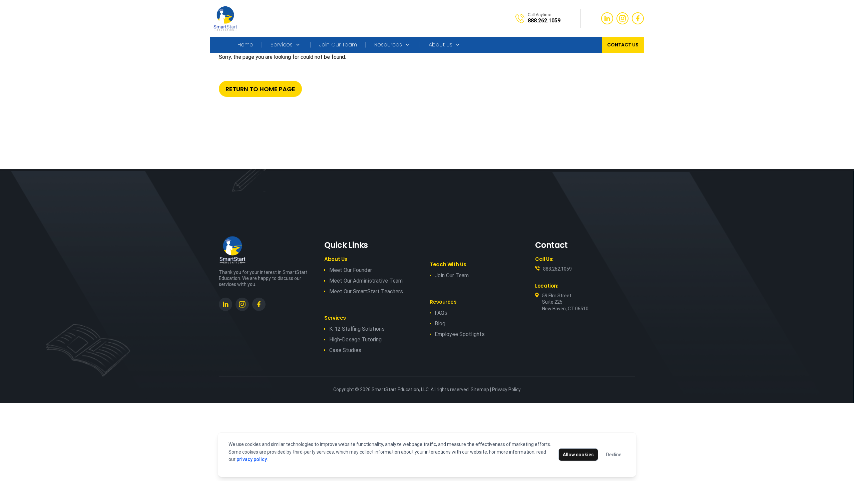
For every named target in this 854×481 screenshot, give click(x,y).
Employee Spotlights (460, 334)
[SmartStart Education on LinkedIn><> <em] (225, 304)
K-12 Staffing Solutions (357, 329)
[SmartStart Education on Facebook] (259, 304)
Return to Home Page (260, 89)
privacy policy (252, 459)
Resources (388, 44)
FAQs (441, 313)
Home (245, 44)
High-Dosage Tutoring (355, 339)
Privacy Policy (506, 389)
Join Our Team (338, 44)
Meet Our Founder (350, 270)
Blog (440, 323)
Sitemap (480, 389)
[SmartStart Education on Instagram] (242, 304)
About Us (440, 44)
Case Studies (345, 350)
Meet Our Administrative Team (366, 281)
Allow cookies (578, 454)
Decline (613, 454)
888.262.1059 (557, 269)
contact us (622, 44)
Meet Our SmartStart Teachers (366, 291)
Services (282, 44)
